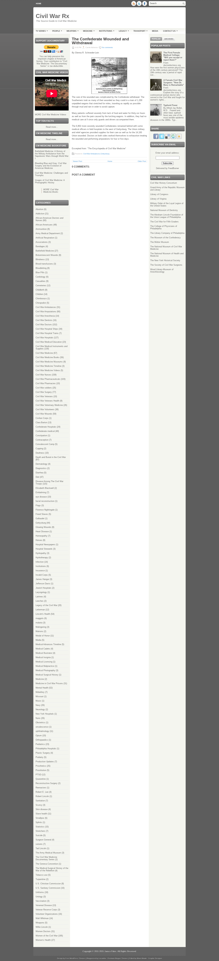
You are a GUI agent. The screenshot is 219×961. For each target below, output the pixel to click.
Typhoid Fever (170, 105)
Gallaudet (40, 518)
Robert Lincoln (42, 796)
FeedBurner (173, 168)
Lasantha (102, 958)
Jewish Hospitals (43, 588)
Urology (39, 896)
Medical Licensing (44, 661)
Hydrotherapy (42, 557)
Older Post (142, 161)
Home (38, 4)
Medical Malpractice (45, 666)
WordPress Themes (77, 958)
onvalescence (42, 727)
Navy (38, 705)
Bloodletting (41, 268)
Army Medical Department (48, 233)
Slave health (41, 813)
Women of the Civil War (47, 935)
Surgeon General (43, 839)
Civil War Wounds (44, 414)
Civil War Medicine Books (47, 357)
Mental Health (42, 688)
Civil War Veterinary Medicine (49, 405)
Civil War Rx (52, 16)
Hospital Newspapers (45, 544)
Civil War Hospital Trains (47, 333)
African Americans (44, 224)
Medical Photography (45, 670)
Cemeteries (41, 285)
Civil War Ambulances (46, 307)
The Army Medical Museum (48, 853)
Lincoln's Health (43, 614)
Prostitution (41, 770)
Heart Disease (42, 531)
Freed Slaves (42, 514)
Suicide (39, 835)
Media (155, 31)
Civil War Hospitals (44, 337)
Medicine (89, 31)
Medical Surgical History (47, 675)
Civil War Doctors (44, 324)
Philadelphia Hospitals (46, 748)
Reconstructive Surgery (46, 783)
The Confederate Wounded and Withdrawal (100, 41)
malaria (39, 622)
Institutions (106, 31)
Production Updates (45, 761)
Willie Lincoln (42, 927)
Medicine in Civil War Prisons (49, 683)
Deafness (40, 453)
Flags (38, 505)
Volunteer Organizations (47, 914)
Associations (42, 242)
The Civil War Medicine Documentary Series (46, 858)
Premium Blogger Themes (118, 958)
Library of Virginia (158, 199)
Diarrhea (39, 472)
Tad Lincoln (41, 848)
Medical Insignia (43, 657)
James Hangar (42, 579)
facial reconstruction (45, 501)
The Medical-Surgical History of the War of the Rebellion (52, 869)
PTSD (38, 774)
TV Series (42, 31)
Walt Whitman (42, 918)
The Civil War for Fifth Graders (164, 221)
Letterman (40, 609)
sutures (39, 844)
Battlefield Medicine (45, 251)
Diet (37, 477)
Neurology (40, 709)
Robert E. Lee (42, 792)
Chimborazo (41, 298)
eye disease (41, 497)
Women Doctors (43, 931)
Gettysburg (41, 523)
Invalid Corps (42, 575)
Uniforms (40, 892)
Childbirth (40, 290)
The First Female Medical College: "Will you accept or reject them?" (172, 56)
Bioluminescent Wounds (47, 255)
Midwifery (40, 692)
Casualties (40, 281)
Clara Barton (41, 422)
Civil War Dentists (44, 320)
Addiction (40, 213)
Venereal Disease (44, 905)
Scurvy (39, 805)
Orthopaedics (42, 740)
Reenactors (41, 787)
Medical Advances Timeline (48, 644)
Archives (168, 39)
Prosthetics (41, 766)
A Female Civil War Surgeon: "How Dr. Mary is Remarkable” (173, 82)
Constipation (41, 435)
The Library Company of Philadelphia (167, 233)
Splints (39, 822)
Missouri (39, 696)
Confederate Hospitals (46, 427)
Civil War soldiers (44, 388)
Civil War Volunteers (45, 409)
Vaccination (41, 901)
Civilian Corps (42, 418)
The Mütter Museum (159, 242)
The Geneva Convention (47, 864)
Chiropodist (41, 303)
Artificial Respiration (45, 238)
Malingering (41, 627)
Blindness (40, 259)
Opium (39, 735)
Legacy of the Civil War (46, 605)
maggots (40, 618)
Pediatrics (40, 744)
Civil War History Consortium (163, 183)
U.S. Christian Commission (48, 883)
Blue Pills (40, 272)
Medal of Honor (43, 635)
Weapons (73, 31)
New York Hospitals (45, 714)
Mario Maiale (142, 958)
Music (38, 701)
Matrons (39, 631)
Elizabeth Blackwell (45, 488)
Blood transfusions (44, 264)
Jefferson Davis (43, 583)
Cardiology (40, 277)
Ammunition (41, 229)
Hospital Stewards (44, 549)
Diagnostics (41, 468)
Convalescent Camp (45, 444)
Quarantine (41, 779)
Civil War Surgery (44, 392)
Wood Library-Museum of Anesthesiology (161, 270)
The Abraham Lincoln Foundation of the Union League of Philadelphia (166, 216)
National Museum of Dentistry (164, 210)
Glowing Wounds (43, 527)
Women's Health (43, 940)
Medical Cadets (43, 648)
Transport (140, 31)
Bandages (40, 246)
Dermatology (41, 464)
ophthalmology (42, 731)
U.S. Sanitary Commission (48, 888)
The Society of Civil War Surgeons (166, 265)
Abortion (39, 209)
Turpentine (40, 879)
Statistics (40, 826)
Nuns (38, 718)
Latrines (39, 596)
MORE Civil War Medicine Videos (50, 114)
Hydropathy (41, 553)
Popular (156, 39)
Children (39, 294)
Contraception (42, 440)
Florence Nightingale (45, 510)
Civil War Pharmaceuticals (48, 379)
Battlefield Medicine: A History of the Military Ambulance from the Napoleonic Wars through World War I (51, 155)
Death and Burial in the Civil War (51, 457)
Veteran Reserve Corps (46, 909)
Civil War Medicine (44, 353)
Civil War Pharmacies (46, 383)
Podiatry (39, 757)
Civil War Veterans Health (47, 401)
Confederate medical (45, 431)
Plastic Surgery (43, 753)
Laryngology (41, 592)
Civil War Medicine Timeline (48, 366)
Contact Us (170, 31)
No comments (107, 47)
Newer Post (77, 161)
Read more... (52, 127)
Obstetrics (40, 722)
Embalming (41, 492)
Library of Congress (159, 194)
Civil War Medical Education (49, 342)
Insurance (40, 570)
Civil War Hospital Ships (47, 329)
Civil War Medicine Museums (49, 361)
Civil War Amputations (46, 311)
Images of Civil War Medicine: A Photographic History (50, 181)
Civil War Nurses (43, 374)
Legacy (124, 31)
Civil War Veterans (44, 396)
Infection (40, 562)
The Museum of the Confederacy (165, 237)
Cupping (39, 448)
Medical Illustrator (44, 653)
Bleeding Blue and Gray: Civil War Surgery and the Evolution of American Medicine (51, 165)
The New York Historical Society (165, 260)
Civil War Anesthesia (45, 316)
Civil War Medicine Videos (48, 370)
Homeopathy (41, 536)
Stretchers (40, 831)
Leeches (39, 601)
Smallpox (40, 818)
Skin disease (42, 809)
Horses (39, 540)
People (57, 31)
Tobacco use (41, 875)
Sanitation (40, 800)
